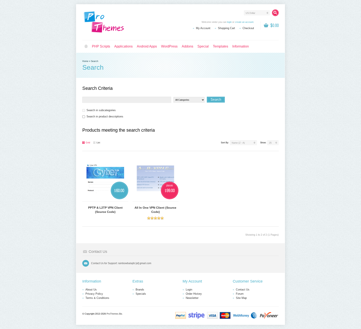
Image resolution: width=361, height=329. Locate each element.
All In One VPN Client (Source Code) (155, 209)
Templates (220, 46)
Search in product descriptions (104, 116)
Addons (187, 46)
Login (189, 289)
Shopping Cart (226, 28)
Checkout (248, 28)
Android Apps (147, 46)
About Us (91, 289)
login (229, 22)
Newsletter (192, 297)
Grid (88, 142)
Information (240, 46)
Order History (194, 293)
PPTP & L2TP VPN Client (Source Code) (105, 209)
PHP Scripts (101, 46)
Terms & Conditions (97, 297)
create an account (244, 22)
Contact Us (242, 289)
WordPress (169, 46)
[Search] (275, 12)
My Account (203, 28)
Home (86, 46)
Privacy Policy (94, 293)
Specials (141, 293)
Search (94, 61)
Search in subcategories (101, 110)
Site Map (241, 297)
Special (203, 46)
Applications (123, 46)
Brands (140, 289)
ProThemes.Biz (114, 313)
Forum (240, 293)
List (98, 142)
